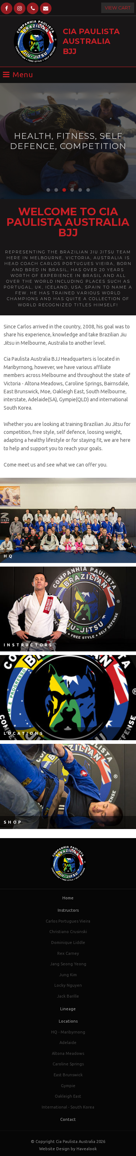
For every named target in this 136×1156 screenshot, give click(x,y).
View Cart (118, 8)
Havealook (87, 1149)
